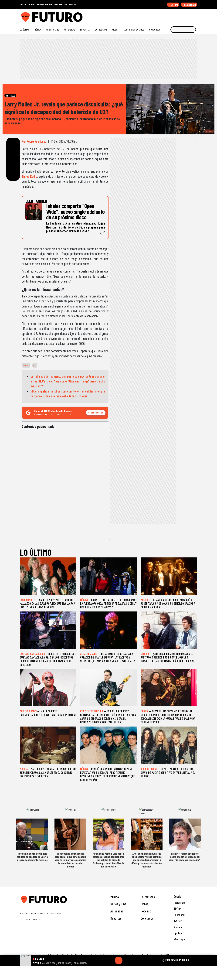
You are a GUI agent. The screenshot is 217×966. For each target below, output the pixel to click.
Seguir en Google (95, 412)
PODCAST (73, 4)
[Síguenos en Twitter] (180, 16)
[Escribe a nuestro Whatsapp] (195, 16)
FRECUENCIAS (60, 4)
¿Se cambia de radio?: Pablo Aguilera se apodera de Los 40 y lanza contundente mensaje (32, 857)
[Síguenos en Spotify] (190, 16)
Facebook (179, 915)
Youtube (178, 927)
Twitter (177, 921)
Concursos (154, 29)
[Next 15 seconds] (126, 960)
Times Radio (29, 176)
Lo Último (24, 29)
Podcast (146, 911)
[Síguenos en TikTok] (170, 16)
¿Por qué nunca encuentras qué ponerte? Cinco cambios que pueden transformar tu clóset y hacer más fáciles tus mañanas (147, 860)
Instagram (179, 902)
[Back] (103, 960)
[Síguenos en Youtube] (185, 16)
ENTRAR (174, 4)
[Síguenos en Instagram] (165, 16)
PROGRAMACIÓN (44, 4)
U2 (35, 365)
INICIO (23, 4)
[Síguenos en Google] (160, 16)
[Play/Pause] (118, 960)
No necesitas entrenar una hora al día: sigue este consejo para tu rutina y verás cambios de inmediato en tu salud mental (70, 860)
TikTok (177, 908)
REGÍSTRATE (190, 4)
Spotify (177, 933)
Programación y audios (177, 960)
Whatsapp (179, 939)
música (27, 365)
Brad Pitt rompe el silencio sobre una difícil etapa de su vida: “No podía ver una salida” (184, 857)
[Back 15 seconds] (111, 960)
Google (177, 896)
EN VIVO (31, 4)
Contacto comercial (31, 919)
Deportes (85, 29)
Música (37, 29)
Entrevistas (101, 29)
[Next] (134, 960)
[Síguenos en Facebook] (175, 16)
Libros (144, 904)
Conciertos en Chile (134, 29)
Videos (115, 29)
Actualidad (69, 29)
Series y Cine (52, 29)
